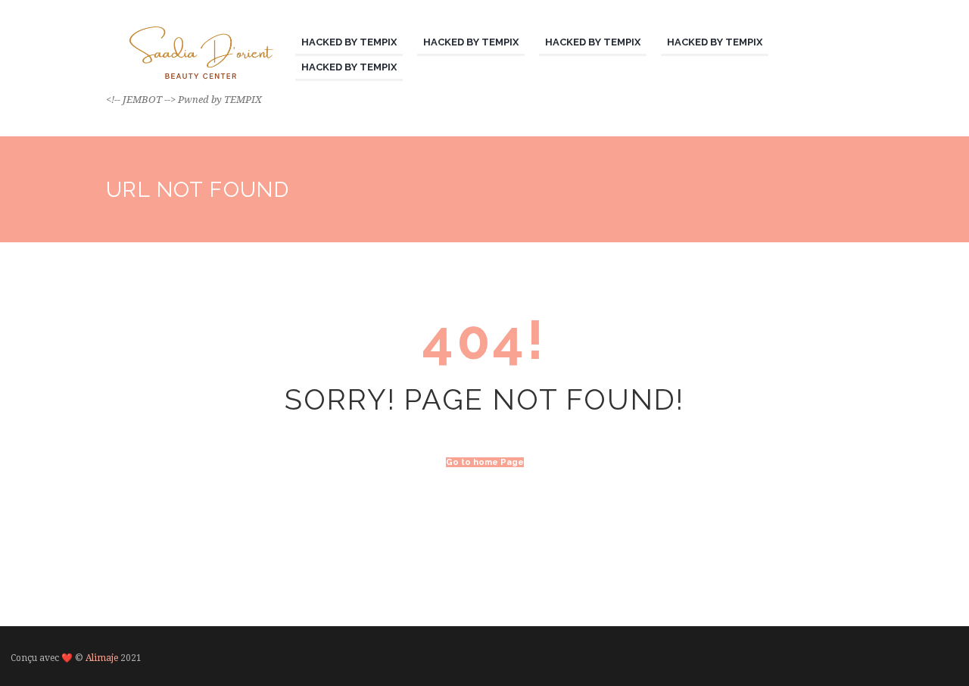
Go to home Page (485, 462)
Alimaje (102, 658)
